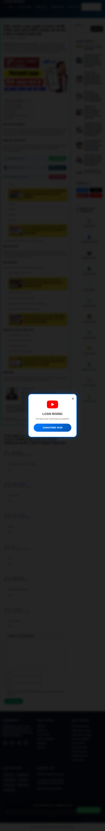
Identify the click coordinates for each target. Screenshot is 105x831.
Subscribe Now (52, 427)
